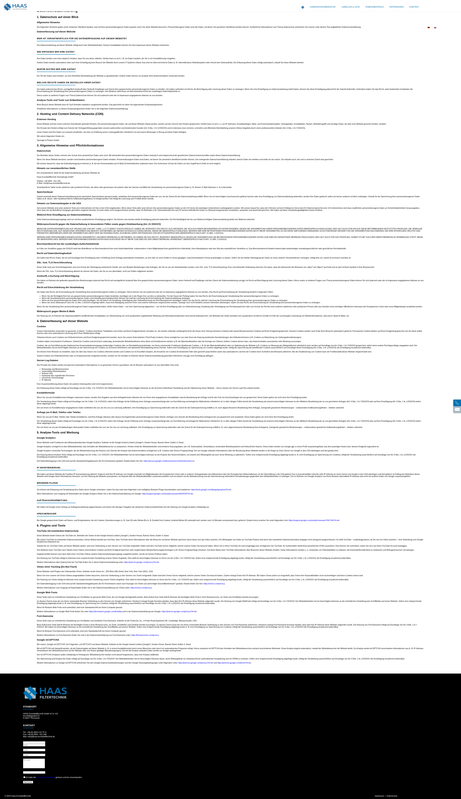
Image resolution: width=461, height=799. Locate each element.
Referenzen (397, 7)
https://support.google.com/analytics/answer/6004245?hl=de (167, 494)
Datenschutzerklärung (45, 777)
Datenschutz (392, 796)
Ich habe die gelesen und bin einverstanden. (53, 777)
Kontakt (414, 7)
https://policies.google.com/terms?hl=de (234, 663)
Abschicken (28, 782)
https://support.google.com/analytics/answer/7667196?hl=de (314, 520)
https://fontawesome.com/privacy (145, 635)
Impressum (379, 796)
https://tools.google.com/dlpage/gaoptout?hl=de (211, 490)
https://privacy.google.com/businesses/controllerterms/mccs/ (169, 461)
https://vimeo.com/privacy (214, 584)
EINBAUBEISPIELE (375, 7)
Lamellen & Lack (350, 7)
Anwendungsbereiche (323, 7)
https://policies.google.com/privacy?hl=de (141, 562)
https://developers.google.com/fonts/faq (105, 611)
